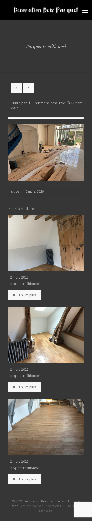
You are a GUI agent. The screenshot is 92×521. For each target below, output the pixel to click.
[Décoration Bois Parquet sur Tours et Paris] (46, 10)
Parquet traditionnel (24, 283)
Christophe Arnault (47, 103)
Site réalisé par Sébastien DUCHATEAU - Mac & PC (50, 508)
